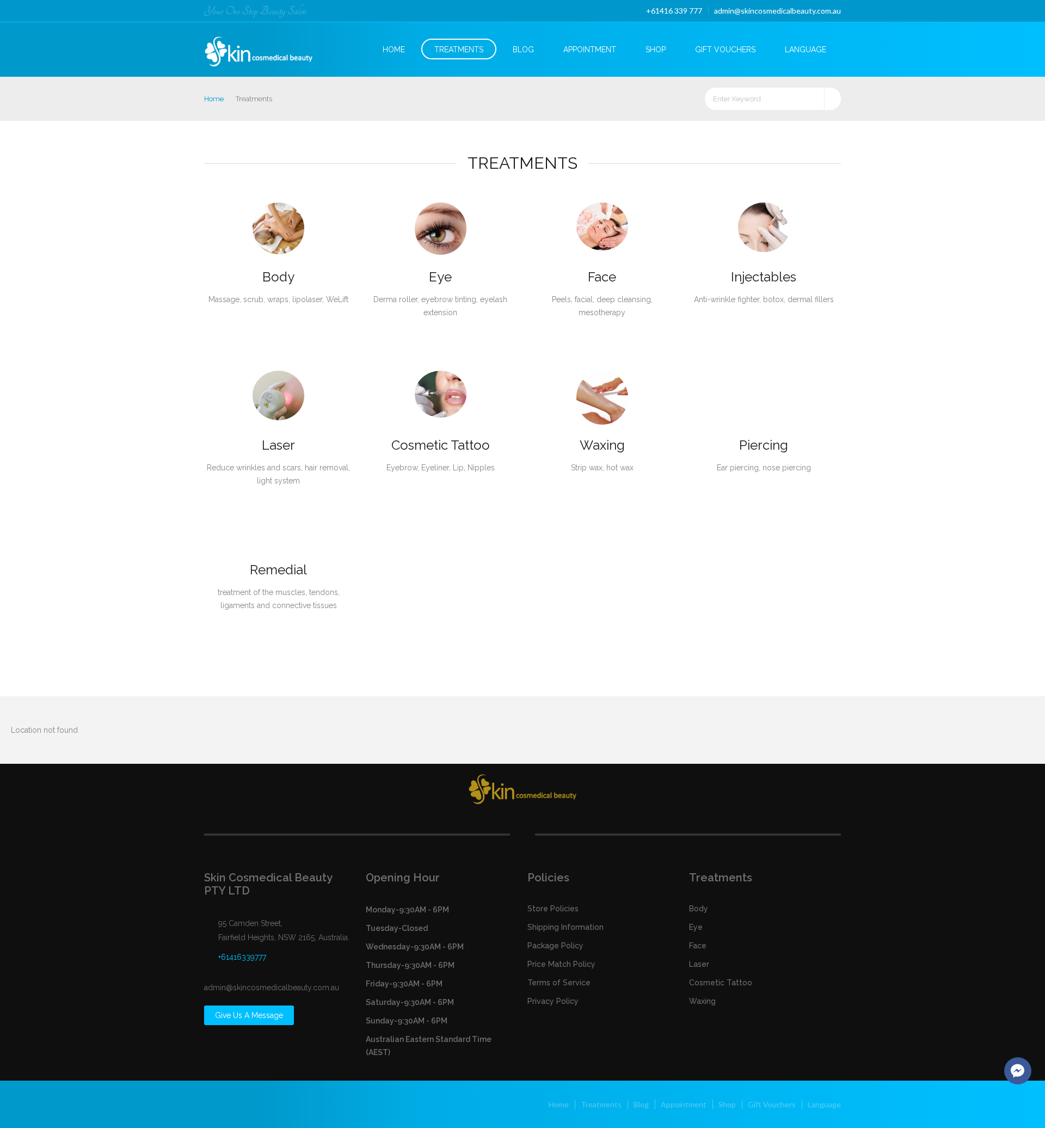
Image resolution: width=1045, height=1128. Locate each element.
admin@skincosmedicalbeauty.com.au (777, 11)
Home (394, 49)
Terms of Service (559, 982)
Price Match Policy (561, 964)
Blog (523, 49)
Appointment (589, 49)
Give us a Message (249, 1015)
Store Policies (553, 908)
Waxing (602, 445)
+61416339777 (242, 957)
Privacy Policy (553, 1001)
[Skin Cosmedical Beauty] (267, 48)
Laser (278, 445)
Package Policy (555, 945)
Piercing (763, 445)
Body (278, 277)
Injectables (763, 277)
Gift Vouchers (725, 49)
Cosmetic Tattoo (440, 445)
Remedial (278, 570)
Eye (440, 277)
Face (602, 277)
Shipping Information (565, 927)
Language (805, 49)
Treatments (458, 49)
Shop (656, 49)
